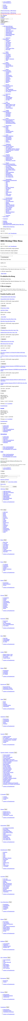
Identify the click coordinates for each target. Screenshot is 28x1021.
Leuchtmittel (5, 907)
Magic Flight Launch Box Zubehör (10, 760)
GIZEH (7, 189)
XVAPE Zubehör (6, 766)
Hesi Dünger (5, 921)
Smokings (8, 181)
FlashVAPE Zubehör (7, 775)
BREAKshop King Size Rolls (7, 343)
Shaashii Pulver (9, 174)
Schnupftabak (8, 132)
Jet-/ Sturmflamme (9, 89)
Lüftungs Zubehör (7, 946)
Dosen (7, 129)
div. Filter (8, 99)
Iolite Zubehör (6, 764)
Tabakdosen (5, 136)
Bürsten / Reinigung (10, 58)
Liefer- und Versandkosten (8, 429)
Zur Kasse (5, 6)
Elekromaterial (6, 994)
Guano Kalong (6, 929)
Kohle (7, 171)
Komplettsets (5, 904)
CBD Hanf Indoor (9, 27)
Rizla (7, 186)
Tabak (4, 126)
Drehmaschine (9, 192)
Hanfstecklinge (9, 32)
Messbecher (5, 980)
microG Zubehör (6, 771)
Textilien (7, 72)
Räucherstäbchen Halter (11, 123)
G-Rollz (7, 47)
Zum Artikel (3, 316)
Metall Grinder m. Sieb (10, 104)
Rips (7, 182)
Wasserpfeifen (6, 164)
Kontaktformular (4, 405)
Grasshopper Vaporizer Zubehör (9, 778)
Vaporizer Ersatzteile (7, 761)
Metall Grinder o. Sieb (10, 105)
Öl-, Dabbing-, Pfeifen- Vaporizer (13, 148)
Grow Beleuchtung (10, 201)
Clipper (7, 88)
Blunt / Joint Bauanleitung (8, 446)
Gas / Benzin (8, 91)
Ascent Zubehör (6, 773)
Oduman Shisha (9, 167)
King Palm (8, 49)
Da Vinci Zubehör (7, 763)
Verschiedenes (9, 75)
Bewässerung (8, 209)
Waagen (5, 155)
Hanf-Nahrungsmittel (10, 34)
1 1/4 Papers (8, 195)
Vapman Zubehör (6, 780)
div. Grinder (8, 106)
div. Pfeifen (8, 116)
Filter (4, 95)
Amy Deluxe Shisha (10, 168)
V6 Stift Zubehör (6, 774)
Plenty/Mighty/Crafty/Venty (9, 759)
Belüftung (8, 203)
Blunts (4, 39)
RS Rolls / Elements (10, 187)
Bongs (4, 53)
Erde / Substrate (9, 207)
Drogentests (8, 78)
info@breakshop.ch (7, 2)
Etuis (7, 193)
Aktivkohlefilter (9, 97)
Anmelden (5, 8)
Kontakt (2, 408)
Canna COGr (6, 966)
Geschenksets (8, 71)
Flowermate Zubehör (7, 768)
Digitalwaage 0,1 (9, 157)
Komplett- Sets (6, 947)
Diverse (7, 67)
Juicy (7, 183)
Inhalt (2, 451)
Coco (4, 963)
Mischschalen (8, 137)
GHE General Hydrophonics (9, 926)
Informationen (4, 434)
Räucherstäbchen (9, 120)
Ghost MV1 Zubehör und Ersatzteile (10, 782)
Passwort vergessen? (5, 479)
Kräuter (7, 152)
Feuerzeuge (5, 85)
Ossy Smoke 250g (9, 176)
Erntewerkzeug (6, 1009)
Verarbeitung (8, 213)
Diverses (5, 70)
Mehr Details (3, 273)
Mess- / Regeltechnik (10, 204)
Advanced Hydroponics (8, 924)
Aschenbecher (9, 138)
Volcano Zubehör (6, 754)
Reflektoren (5, 906)
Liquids (4, 799)
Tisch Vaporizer (9, 147)
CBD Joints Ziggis (9, 30)
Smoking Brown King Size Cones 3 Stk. (9, 332)
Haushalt (7, 79)
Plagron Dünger (6, 927)
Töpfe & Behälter (6, 959)
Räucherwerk (6, 119)
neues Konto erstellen (12, 481)
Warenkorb (3, 305)
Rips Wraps (8, 46)
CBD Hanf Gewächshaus (11, 28)
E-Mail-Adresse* (4, 475)
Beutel (7, 127)
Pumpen (5, 981)
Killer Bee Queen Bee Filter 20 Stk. (8, 321)
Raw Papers (8, 188)
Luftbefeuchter (6, 996)
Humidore (8, 141)
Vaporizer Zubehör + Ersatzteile (12, 150)
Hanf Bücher (8, 64)
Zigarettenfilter (9, 98)
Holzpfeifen (8, 114)
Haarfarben (8, 81)
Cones (7, 190)
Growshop (5, 199)
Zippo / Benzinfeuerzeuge (11, 90)
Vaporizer (5, 145)
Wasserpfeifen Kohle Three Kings (8, 299)
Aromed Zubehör (6, 758)
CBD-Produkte (9, 33)
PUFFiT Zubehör (6, 765)
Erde (4, 961)
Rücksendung (6, 426)
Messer (7, 82)
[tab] (14, 408)
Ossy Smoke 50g (9, 175)
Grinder (5, 103)
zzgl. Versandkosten (12, 233)
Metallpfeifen (8, 112)
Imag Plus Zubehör (7, 767)
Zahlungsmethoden (7, 430)
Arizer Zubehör (6, 756)
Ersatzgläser (8, 173)
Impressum (5, 428)
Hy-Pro (4, 931)
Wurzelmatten (6, 964)
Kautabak (8, 130)
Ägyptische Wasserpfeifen (11, 165)
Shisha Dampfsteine (10, 172)
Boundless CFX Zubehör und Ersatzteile (11, 784)
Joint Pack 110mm (4, 310)
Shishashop (5, 431)
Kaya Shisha (8, 166)
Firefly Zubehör (6, 781)
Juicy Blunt (8, 43)
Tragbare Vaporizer (10, 146)
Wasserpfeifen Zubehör (10, 169)
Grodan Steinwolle (7, 962)
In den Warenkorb (4, 237)
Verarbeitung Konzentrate (8, 1011)
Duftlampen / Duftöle (10, 122)
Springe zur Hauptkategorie (8, 501)
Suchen (4, 5)
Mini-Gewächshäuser (10, 211)
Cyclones (8, 41)
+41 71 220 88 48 (6, 1)
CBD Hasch (8, 29)
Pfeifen (4, 111)
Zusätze (4, 925)
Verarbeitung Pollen (7, 1010)
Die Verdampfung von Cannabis (9, 449)
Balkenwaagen (9, 159)
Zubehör (7, 57)
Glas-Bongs (8, 55)
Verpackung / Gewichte (10, 160)
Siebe (7, 60)
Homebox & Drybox (10, 206)
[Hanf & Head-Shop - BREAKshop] (8, 10)
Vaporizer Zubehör (7, 770)
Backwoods (8, 44)
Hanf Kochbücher (9, 65)
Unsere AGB (6, 425)
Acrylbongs (8, 54)
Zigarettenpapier (6, 180)
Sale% (4, 216)
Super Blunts (8, 42)
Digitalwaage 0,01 (9, 158)
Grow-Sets (8, 200)
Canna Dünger (6, 922)
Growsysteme (8, 208)
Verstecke (8, 77)
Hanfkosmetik (9, 35)
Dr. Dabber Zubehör (7, 777)
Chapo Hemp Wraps (10, 48)
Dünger (7, 202)
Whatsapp (5, 15)
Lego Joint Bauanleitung (8, 448)
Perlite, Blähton (6, 965)
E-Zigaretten (8, 151)
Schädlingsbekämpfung (8, 995)
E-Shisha (5, 796)
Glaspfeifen (8, 113)
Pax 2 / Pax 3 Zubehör (7, 757)
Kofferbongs (8, 56)
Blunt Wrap (8, 40)
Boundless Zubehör (7, 779)
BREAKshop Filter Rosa (13, 224)
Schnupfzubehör (9, 76)
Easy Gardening (6, 968)
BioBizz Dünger (6, 928)
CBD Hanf (5, 26)
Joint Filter (8, 96)
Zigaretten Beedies (9, 131)
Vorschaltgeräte (6, 905)
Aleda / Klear (8, 194)
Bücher (4, 63)
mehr (1, 291)
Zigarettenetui (8, 139)
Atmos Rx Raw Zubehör (8, 772)
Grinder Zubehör (9, 107)
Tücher (7, 74)
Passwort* (3, 477)
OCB (7, 185)
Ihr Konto (5, 7)
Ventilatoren (5, 944)
